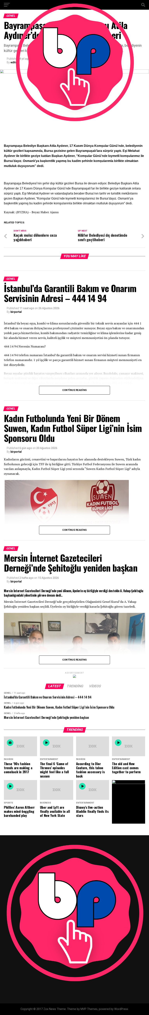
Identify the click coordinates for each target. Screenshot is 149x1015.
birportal (16, 311)
